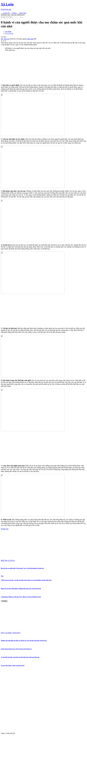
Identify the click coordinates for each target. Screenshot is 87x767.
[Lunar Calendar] (18, 13)
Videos (14, 13)
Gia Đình (8, 31)
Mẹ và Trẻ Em (9, 33)
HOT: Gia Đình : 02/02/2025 (10, 633)
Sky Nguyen (5, 39)
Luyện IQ (6, 13)
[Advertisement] (43, 68)
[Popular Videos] (11, 13)
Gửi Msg (4, 601)
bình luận (30, 39)
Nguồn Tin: (5, 529)
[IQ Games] (2, 13)
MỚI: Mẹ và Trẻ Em (8, 560)
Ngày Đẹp (22, 13)
